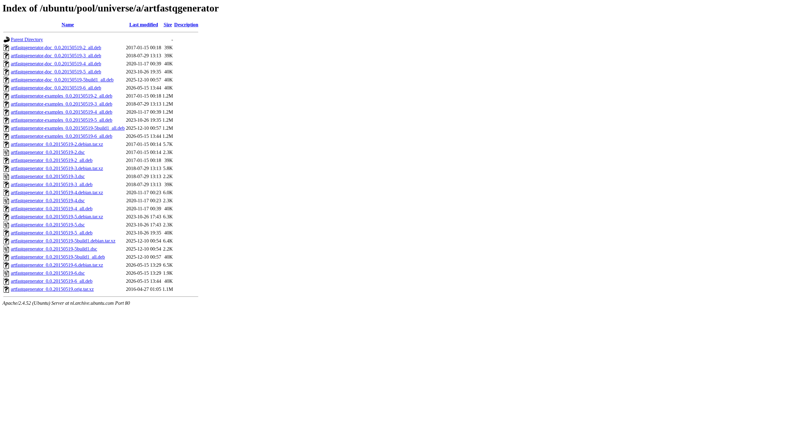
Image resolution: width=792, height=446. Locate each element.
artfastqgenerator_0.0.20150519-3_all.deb (52, 184)
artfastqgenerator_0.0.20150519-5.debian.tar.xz (57, 216)
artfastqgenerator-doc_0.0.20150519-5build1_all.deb (62, 79)
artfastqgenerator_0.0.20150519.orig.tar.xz (52, 289)
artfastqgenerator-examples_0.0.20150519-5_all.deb (61, 120)
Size (168, 24)
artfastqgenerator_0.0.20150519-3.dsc (48, 176)
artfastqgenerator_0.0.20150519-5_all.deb (52, 232)
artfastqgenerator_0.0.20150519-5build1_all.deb (58, 257)
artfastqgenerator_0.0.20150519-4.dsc (48, 200)
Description (186, 24)
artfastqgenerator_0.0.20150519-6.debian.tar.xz (57, 265)
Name (68, 24)
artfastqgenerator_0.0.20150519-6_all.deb (52, 281)
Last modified (143, 24)
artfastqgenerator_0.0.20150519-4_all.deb (52, 208)
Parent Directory (27, 39)
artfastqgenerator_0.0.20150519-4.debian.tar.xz (57, 192)
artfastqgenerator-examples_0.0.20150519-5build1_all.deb (68, 128)
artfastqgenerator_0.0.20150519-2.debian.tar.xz (57, 144)
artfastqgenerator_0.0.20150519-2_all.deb (52, 160)
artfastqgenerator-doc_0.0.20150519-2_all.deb (56, 47)
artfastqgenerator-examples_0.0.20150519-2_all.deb (61, 95)
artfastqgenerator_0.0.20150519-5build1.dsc (54, 248)
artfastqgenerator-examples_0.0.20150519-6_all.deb (61, 136)
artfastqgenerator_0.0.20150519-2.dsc (48, 152)
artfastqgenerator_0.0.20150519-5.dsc (48, 224)
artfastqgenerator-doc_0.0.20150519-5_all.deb (56, 71)
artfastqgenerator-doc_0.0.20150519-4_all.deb (56, 63)
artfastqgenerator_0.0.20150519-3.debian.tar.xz (57, 168)
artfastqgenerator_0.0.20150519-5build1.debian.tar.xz (63, 240)
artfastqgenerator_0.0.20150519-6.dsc (48, 273)
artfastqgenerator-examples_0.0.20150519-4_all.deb (61, 112)
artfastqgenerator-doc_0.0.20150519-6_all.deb (56, 87)
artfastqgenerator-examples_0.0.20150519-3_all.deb (61, 104)
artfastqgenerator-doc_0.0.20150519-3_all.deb (56, 55)
